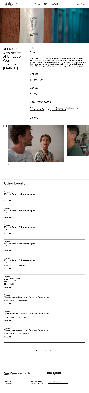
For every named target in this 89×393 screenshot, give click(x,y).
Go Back (32, 48)
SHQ (78, 4)
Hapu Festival (55, 4)
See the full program (44, 350)
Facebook (59, 108)
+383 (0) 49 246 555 (37, 110)
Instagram (70, 108)
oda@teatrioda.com (53, 375)
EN (84, 4)
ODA (45, 4)
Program (38, 4)
